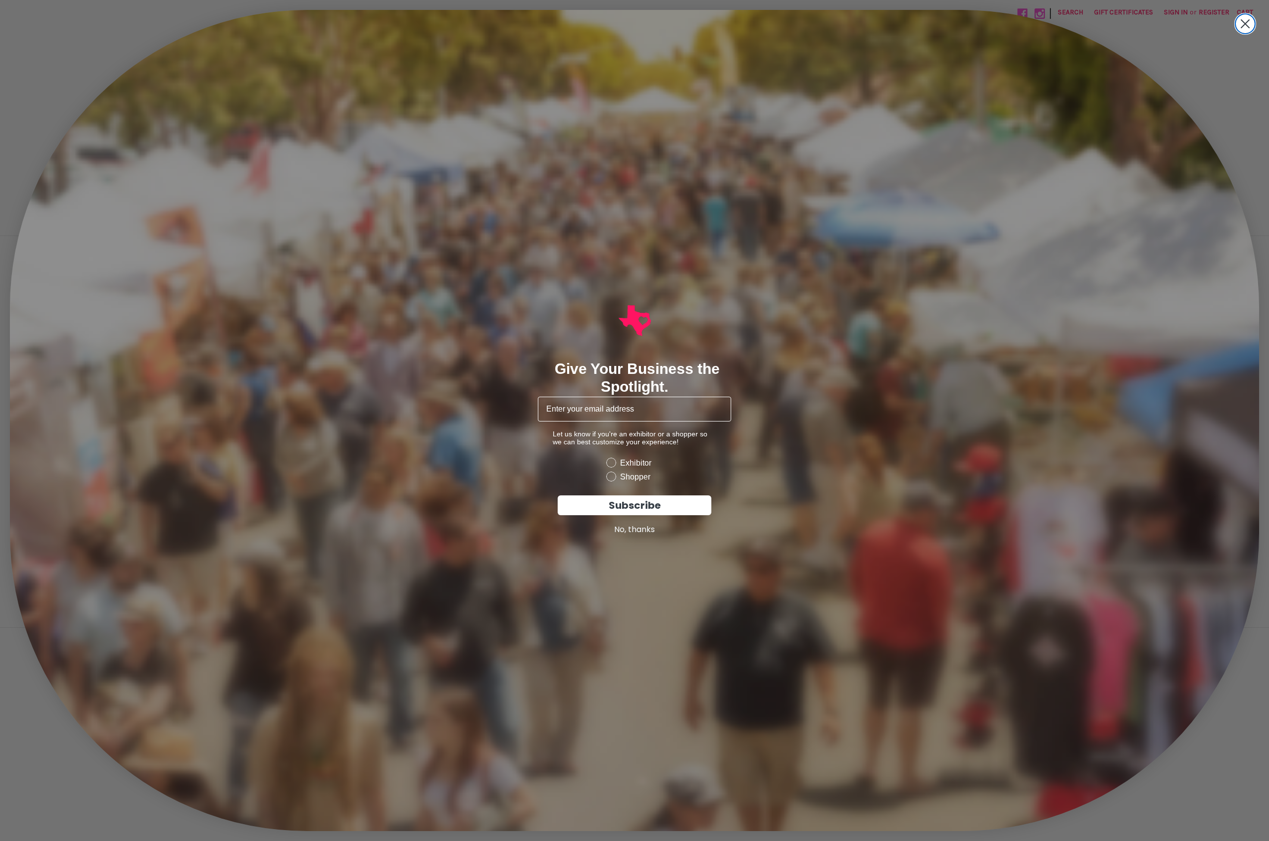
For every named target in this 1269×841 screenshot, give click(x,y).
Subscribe (635, 505)
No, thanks (634, 529)
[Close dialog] (1245, 24)
